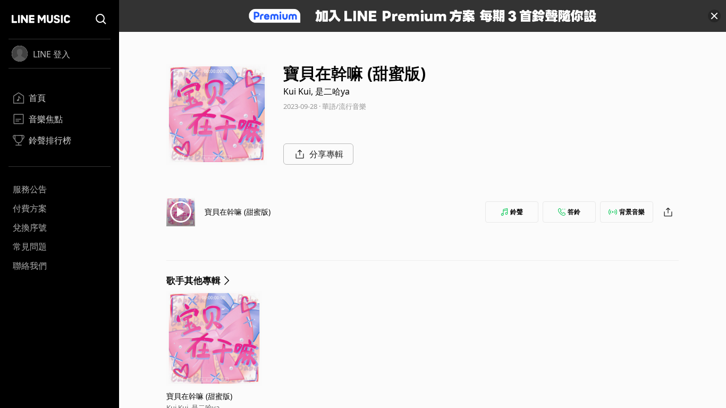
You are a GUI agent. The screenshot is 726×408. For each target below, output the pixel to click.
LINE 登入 (51, 54)
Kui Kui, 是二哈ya (316, 91)
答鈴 (574, 211)
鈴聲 (516, 211)
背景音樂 (632, 211)
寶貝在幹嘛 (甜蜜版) (238, 212)
